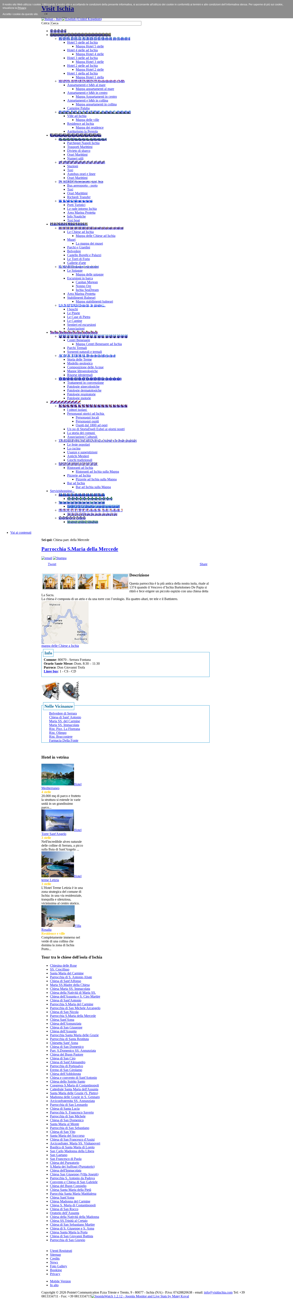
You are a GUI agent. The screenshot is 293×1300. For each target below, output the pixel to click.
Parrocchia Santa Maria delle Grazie (74, 1035)
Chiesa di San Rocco (64, 1209)
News (54, 1262)
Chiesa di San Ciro (63, 1058)
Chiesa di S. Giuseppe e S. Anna (72, 1228)
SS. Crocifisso (59, 969)
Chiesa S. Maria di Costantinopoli (73, 1205)
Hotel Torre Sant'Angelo (61, 832)
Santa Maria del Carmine (67, 973)
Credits (55, 1258)
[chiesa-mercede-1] (50, 588)
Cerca (45, 23)
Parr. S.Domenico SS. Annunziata (73, 1050)
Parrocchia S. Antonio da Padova (72, 1178)
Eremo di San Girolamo (66, 1070)
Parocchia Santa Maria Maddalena (73, 1193)
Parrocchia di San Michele (68, 1116)
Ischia (150, 1292)
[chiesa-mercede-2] (68, 588)
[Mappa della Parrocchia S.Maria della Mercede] (65, 622)
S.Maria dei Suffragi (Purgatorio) (72, 1166)
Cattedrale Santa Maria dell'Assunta (74, 1089)
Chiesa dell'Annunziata (65, 1023)
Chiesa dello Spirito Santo (67, 1081)
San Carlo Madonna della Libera (72, 1151)
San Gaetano (58, 1155)
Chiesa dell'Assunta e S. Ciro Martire (75, 996)
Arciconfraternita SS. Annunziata (72, 1101)
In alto (54, 1285)
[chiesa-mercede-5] (120, 588)
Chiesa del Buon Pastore (66, 1054)
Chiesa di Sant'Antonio (65, 1000)
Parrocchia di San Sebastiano (69, 1128)
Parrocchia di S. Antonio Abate (71, 977)
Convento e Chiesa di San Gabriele (74, 1182)
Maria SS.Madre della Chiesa (70, 985)
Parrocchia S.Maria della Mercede (79, 549)
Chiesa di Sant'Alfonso (65, 981)
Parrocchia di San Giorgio (67, 1240)
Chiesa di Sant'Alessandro (67, 1062)
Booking (56, 1270)
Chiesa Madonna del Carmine (70, 1201)
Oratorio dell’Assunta (64, 1213)
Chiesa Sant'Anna (62, 1019)
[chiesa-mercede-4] (103, 588)
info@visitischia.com (218, 1292)
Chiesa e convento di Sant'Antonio (73, 1077)
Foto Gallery (58, 1266)
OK (46, 14)
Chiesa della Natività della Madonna (74, 1217)
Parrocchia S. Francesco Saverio (72, 1112)
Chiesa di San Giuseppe (66, 1027)
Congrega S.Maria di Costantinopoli (74, 1085)
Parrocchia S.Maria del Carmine (71, 1004)
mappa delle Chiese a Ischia (60, 646)
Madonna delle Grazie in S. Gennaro (75, 1097)
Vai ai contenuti (20, 532)
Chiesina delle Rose (63, 965)
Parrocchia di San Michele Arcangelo (75, 1008)
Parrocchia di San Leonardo (69, 1104)
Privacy (55, 1274)
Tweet (52, 564)
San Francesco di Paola (66, 1159)
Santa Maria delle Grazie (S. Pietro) (74, 1093)
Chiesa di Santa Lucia (65, 1108)
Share (203, 564)
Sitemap (55, 1254)
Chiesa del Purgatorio (64, 1162)
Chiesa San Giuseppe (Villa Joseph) (74, 1174)
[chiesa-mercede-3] (85, 588)
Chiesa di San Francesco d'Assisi (72, 1139)
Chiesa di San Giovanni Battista (71, 1236)
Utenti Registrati (61, 1251)
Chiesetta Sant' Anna (64, 1043)
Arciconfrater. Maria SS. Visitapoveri (75, 1143)
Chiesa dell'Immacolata (65, 1170)
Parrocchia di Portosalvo (66, 1066)
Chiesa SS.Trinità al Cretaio (69, 1220)
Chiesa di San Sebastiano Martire (72, 1224)
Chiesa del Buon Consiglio (68, 1186)
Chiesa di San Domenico (67, 1047)
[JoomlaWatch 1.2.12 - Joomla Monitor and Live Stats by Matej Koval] (140, 1296)
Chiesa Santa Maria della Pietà (70, 1190)
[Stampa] (59, 558)
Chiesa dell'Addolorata (65, 1074)
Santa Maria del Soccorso (67, 1135)
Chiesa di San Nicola (64, 1012)
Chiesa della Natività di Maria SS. (73, 992)
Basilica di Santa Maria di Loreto (72, 1147)
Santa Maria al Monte (64, 1124)
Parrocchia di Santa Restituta (69, 1039)
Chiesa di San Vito (62, 1132)
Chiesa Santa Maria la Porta (69, 1232)
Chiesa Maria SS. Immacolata (70, 989)
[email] (46, 558)
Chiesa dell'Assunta (63, 1031)
